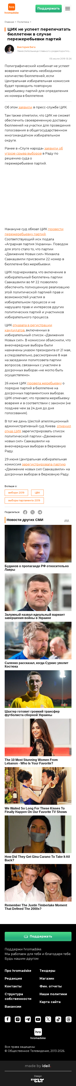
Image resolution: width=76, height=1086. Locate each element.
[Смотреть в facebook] (8, 1019)
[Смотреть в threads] (69, 1019)
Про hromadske (18, 971)
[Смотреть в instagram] (18, 1019)
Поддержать (48, 8)
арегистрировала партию (45, 464)
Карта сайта (50, 1002)
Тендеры (47, 971)
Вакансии (13, 1006)
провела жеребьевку (44, 383)
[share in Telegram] (40, 512)
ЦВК (37, 492)
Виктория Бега (26, 47)
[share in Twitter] (32, 512)
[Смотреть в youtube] (38, 1019)
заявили (25, 107)
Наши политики (53, 994)
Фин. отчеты (51, 986)
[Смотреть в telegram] (28, 1019)
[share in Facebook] (25, 512)
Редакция (13, 978)
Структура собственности (18, 996)
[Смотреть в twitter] (48, 1019)
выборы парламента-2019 (24, 500)
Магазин (47, 978)
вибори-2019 (16, 492)
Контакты (13, 986)
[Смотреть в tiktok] (58, 1019)
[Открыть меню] (68, 8)
